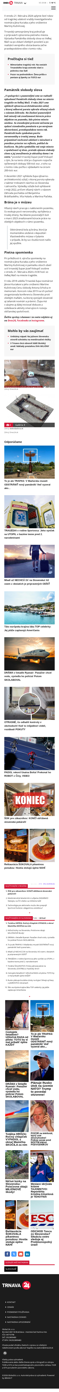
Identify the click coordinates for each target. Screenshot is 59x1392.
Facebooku (23, 320)
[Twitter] (14, 1254)
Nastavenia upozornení (18, 1322)
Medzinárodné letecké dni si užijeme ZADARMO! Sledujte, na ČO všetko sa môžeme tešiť (28, 899)
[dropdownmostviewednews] (29, 913)
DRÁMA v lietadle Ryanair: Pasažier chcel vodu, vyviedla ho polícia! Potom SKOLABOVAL (31, 938)
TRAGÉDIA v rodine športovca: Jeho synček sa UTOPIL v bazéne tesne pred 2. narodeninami (31, 960)
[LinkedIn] (27, 1254)
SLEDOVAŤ (10, 1269)
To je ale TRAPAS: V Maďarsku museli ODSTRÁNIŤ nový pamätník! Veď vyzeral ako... (31, 946)
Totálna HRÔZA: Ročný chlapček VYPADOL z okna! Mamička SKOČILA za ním (31, 924)
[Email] (21, 1254)
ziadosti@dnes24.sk (44, 1347)
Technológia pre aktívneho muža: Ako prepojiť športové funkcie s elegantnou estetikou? (27, 906)
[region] (25, 3)
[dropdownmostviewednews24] (29, 997)
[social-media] (4, 1353)
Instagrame (37, 320)
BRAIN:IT (8, 1378)
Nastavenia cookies (16, 1317)
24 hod (42, 918)
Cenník (10, 1307)
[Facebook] (7, 1254)
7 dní (35, 918)
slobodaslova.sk (16, 428)
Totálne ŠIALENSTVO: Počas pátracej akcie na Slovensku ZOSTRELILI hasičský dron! (27, 967)
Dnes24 (12, 320)
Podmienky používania (18, 1312)
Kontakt (11, 1302)
